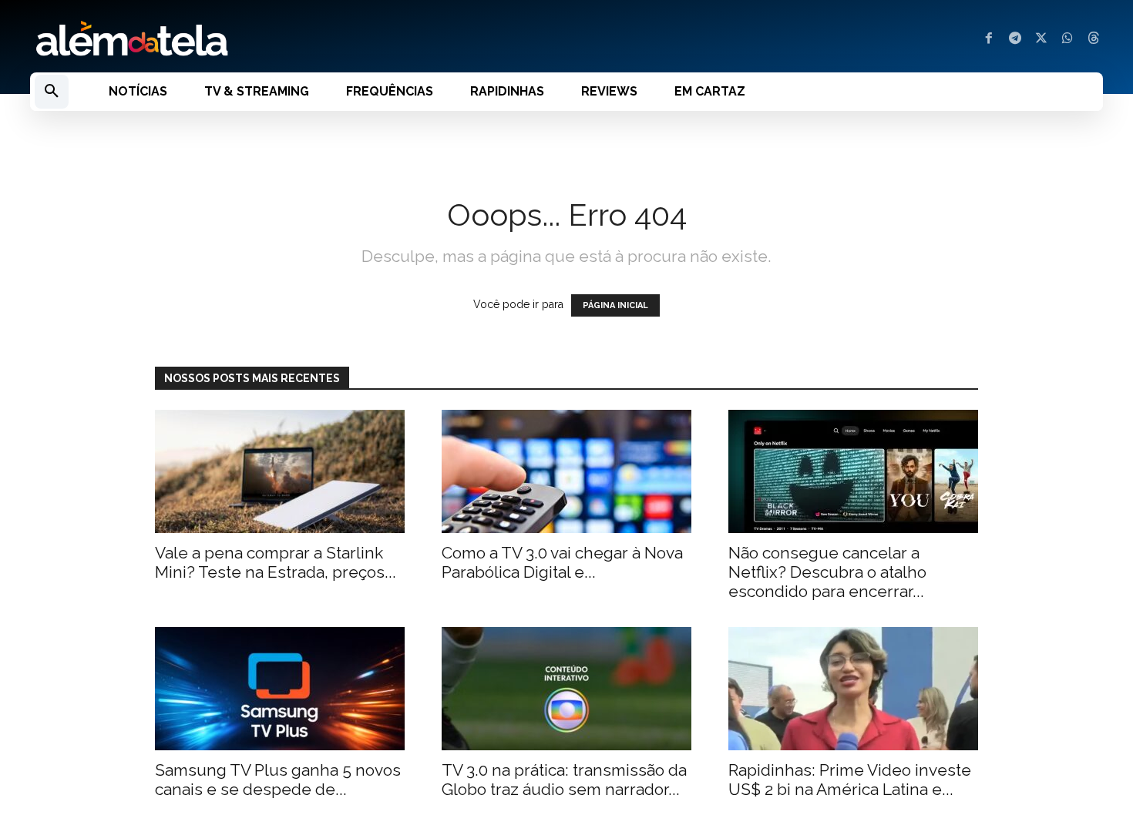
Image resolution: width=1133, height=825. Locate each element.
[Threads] (1093, 39)
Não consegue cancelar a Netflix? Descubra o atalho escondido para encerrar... (827, 572)
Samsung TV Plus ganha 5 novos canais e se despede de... (278, 779)
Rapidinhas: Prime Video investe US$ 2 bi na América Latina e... (849, 779)
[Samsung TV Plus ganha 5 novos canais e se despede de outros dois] (280, 688)
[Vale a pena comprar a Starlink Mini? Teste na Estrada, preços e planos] (280, 471)
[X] (1041, 39)
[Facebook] (989, 39)
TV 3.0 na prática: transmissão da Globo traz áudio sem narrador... (564, 779)
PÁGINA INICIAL (615, 305)
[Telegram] (1015, 39)
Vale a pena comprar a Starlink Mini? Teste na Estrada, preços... (275, 562)
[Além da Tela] (289, 39)
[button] (52, 92)
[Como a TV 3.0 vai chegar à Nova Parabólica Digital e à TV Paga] (566, 471)
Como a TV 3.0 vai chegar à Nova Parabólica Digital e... (562, 562)
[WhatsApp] (1067, 39)
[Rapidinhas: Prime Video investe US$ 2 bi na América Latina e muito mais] (853, 688)
